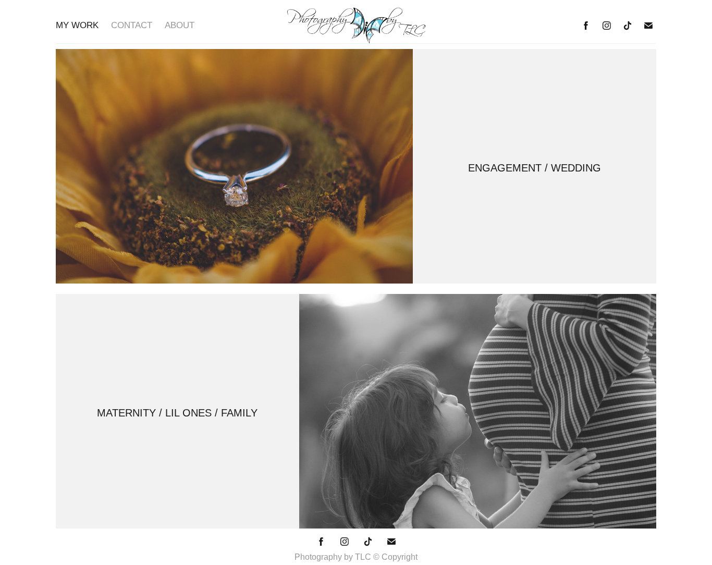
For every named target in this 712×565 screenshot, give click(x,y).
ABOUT (179, 25)
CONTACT (131, 25)
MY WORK (77, 25)
